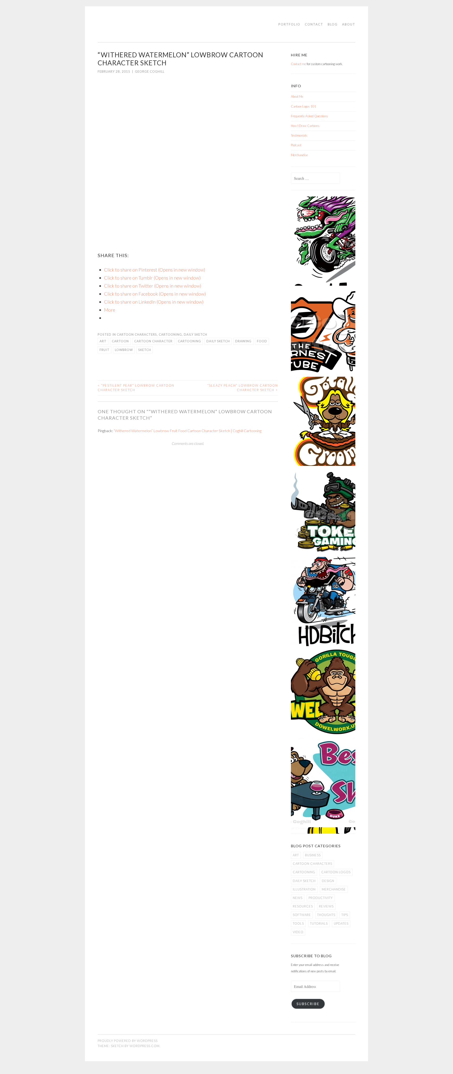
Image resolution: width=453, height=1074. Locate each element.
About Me (297, 96)
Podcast (296, 145)
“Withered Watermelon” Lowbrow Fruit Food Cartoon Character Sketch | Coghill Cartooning (187, 430)
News (297, 898)
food (262, 341)
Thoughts (326, 915)
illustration (304, 889)
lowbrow (124, 350)
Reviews (326, 906)
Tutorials (319, 923)
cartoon (120, 341)
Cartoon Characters (137, 334)
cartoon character (153, 341)
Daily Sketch (195, 334)
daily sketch (218, 341)
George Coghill (149, 71)
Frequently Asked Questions (309, 116)
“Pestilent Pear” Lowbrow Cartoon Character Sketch (136, 388)
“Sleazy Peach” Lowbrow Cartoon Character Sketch (242, 388)
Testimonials (299, 135)
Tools (298, 923)
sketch (144, 350)
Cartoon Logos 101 (303, 106)
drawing (243, 341)
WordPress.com (144, 1046)
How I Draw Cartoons (305, 126)
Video (298, 932)
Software (302, 915)
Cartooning (170, 334)
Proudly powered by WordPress (128, 1041)
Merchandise (299, 155)
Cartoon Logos (336, 872)
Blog (333, 24)
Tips (344, 915)
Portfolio (289, 24)
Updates (341, 923)
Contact (314, 24)
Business (313, 855)
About (348, 24)
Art (103, 341)
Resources (303, 906)
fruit (104, 350)
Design (328, 881)
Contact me (298, 64)
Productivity (321, 898)
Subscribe (308, 1004)
